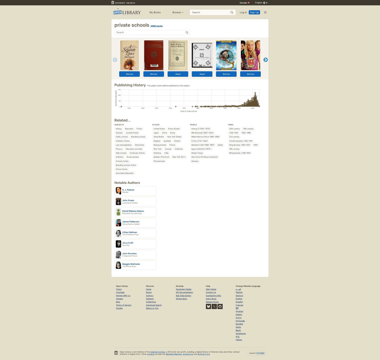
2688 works (157, 26)
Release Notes (212, 302)
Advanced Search (154, 305)
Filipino (239, 340)
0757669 (260, 353)
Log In (243, 12)
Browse (176, 12)
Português (240, 321)
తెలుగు (238, 330)
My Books (155, 12)
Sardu (238, 327)
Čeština (239, 292)
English (239, 299)
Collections (151, 302)
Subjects (150, 299)
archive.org (188, 354)
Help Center (211, 289)
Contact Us (211, 292)
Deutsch (239, 296)
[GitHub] (220, 306)
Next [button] (266, 63)
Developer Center (183, 289)
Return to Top (152, 308)
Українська (241, 333)
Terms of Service (123, 305)
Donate (245, 2)
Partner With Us (123, 296)
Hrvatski (239, 311)
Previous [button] (114, 63)
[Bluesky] (208, 306)
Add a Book (211, 299)
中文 (238, 336)
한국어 (239, 318)
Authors (149, 296)
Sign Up (254, 12)
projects (151, 354)
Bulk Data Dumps (183, 296)
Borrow (129, 74)
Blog (118, 302)
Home (148, 289)
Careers (119, 299)
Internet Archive (158, 352)
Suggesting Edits (213, 296)
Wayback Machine (174, 354)
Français (239, 305)
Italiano (239, 314)
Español (239, 302)
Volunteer (120, 292)
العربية (238, 289)
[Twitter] (214, 306)
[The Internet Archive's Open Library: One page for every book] (127, 12)
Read (177, 74)
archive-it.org (204, 354)
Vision (119, 289)
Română (239, 324)
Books (149, 292)
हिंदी (237, 308)
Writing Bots (181, 299)
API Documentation (184, 292)
